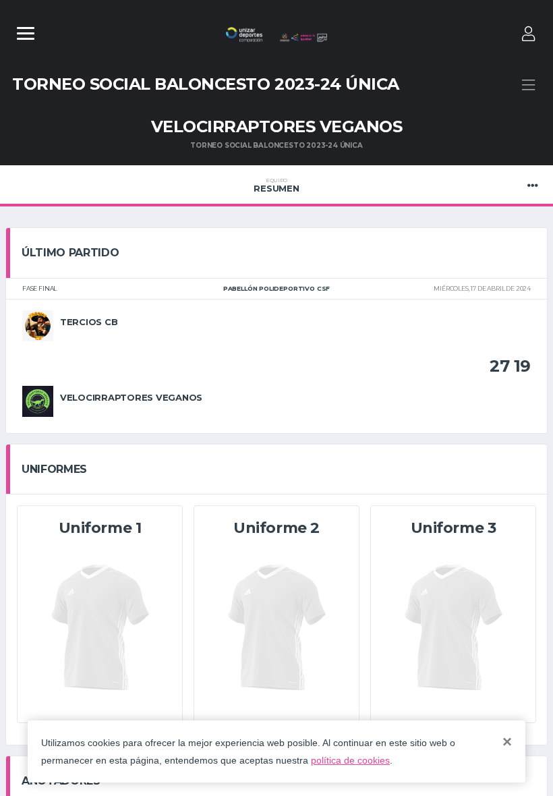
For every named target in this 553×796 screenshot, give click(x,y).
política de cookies (350, 760)
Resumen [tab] (276, 185)
